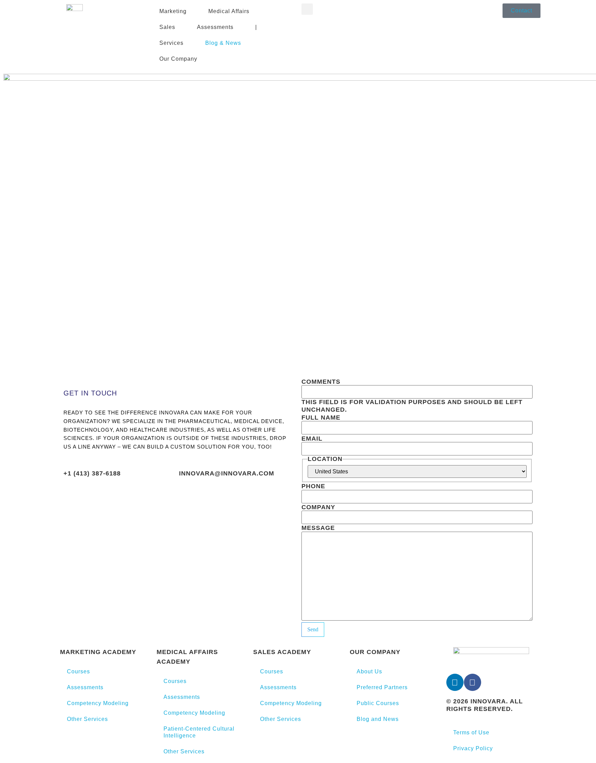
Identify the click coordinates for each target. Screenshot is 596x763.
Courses (78, 671)
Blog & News (223, 43)
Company (318, 507)
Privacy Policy (473, 748)
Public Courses (378, 703)
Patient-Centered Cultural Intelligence (199, 732)
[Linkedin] (455, 682)
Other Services (87, 719)
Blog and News (378, 719)
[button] (307, 9)
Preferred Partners (382, 687)
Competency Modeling (98, 703)
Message (318, 528)
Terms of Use (471, 732)
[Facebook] (472, 682)
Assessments (85, 687)
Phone (313, 486)
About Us (369, 671)
